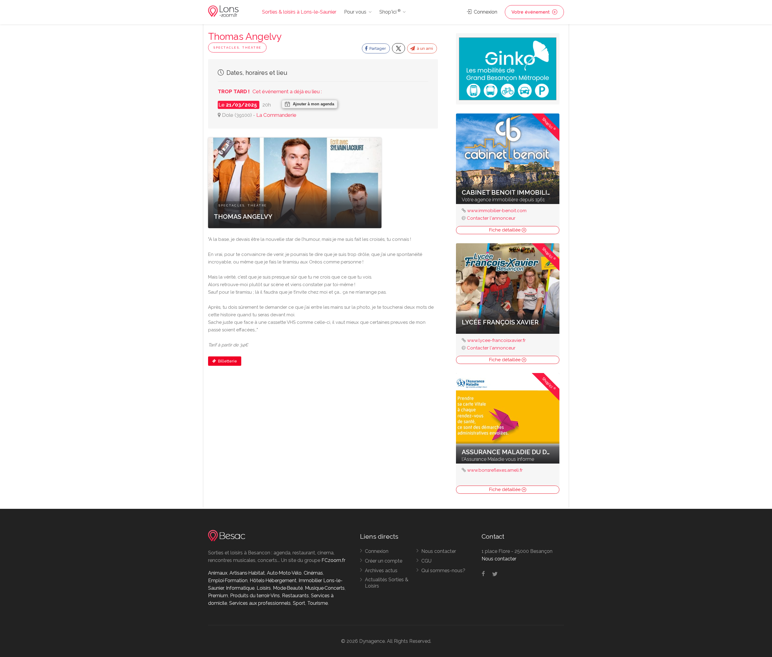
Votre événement (531, 12)
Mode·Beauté (288, 588)
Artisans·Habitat (247, 573)
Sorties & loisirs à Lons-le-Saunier (299, 12)
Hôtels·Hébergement (273, 580)
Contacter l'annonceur (491, 218)
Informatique (240, 588)
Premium (218, 595)
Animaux (217, 573)
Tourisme (317, 603)
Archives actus (381, 570)
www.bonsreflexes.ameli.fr (495, 470)
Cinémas (313, 573)
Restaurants (295, 595)
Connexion (485, 12)
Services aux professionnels (260, 603)
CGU (426, 561)
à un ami (424, 48)
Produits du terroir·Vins (255, 595)
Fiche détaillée (505, 230)
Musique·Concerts (325, 588)
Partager (377, 48)
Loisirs (264, 588)
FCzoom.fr (333, 560)
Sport (299, 603)
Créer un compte (383, 561)
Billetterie (227, 361)
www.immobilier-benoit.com (497, 210)
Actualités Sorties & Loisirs (386, 583)
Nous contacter (438, 551)
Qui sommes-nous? (443, 570)
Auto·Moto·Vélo (284, 573)
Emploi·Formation (228, 580)
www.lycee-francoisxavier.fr (496, 340)
